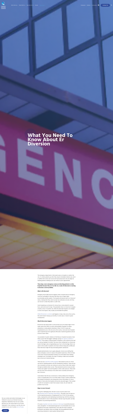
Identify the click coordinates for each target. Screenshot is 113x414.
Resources (42, 5)
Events (36, 5)
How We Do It (30, 5)
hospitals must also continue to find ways (53, 404)
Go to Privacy (20, 407)
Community (94, 5)
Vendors (88, 5)
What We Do (22, 5)
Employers (83, 5)
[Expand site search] (111, 5)
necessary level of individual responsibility (49, 393)
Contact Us (105, 5)
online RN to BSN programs (51, 362)
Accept (5, 410)
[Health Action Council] (5, 5)
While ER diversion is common (45, 314)
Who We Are (14, 5)
